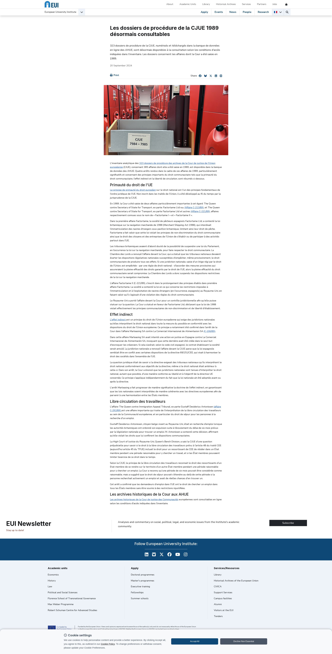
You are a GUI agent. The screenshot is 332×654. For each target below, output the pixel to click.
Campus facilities (223, 598)
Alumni (218, 604)
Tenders (218, 616)
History (52, 580)
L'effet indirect (118, 319)
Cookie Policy (108, 644)
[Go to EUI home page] (51, 4)
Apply (204, 12)
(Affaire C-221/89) (200, 211)
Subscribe (288, 523)
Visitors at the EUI (223, 610)
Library (206, 4)
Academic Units (187, 4)
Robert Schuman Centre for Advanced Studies (72, 610)
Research (263, 12)
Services (246, 4)
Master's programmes (142, 580)
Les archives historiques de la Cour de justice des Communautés (144, 499)
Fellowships (137, 592)
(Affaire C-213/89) (194, 207)
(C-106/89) (209, 331)
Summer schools (139, 598)
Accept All (194, 641)
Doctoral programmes (142, 574)
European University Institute (60, 12)
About (169, 4)
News (232, 12)
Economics (53, 574)
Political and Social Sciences (62, 592)
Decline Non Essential (243, 641)
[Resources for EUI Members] (285, 4)
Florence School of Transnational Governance (72, 598)
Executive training (140, 586)
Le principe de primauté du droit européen (133, 190)
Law (50, 586)
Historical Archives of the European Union (236, 580)
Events (219, 12)
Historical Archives (226, 4)
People (247, 12)
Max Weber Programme (61, 604)
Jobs (274, 4)
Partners (261, 4)
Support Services (223, 592)
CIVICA (218, 586)
